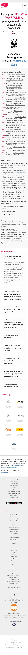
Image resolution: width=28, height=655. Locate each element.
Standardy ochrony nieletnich (13, 575)
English (14, 630)
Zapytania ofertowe (14, 562)
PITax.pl (19, 617)
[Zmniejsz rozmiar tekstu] (26, 1)
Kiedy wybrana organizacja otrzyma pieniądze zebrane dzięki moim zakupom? (13, 361)
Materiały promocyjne (14, 519)
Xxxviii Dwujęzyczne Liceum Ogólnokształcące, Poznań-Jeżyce (14, 80)
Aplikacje (14, 487)
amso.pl (7, 642)
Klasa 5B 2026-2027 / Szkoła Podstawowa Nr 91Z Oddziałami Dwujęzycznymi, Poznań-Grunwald (16, 94)
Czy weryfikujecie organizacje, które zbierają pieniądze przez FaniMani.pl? (12, 348)
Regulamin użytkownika (14, 569)
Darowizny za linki (14, 529)
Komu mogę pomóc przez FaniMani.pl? (11, 336)
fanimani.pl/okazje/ (19, 172)
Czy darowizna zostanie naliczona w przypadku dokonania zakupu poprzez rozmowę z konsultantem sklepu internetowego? (13, 323)
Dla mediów (14, 556)
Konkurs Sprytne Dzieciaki (14, 587)
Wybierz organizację (14, 483)
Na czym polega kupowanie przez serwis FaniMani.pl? (13, 257)
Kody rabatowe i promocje (14, 491)
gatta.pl (20, 642)
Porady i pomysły (14, 495)
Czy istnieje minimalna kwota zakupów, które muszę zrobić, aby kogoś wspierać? (13, 309)
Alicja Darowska (17, 129)
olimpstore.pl (14, 642)
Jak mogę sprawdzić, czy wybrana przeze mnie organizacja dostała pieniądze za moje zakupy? (13, 373)
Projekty (14, 558)
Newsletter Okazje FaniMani (14, 493)
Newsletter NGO (14, 521)
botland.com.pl (7, 645)
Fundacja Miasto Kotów (19, 135)
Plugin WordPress (14, 533)
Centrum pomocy (14, 485)
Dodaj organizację (14, 516)
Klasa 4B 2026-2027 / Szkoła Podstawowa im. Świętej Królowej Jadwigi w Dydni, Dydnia (16, 118)
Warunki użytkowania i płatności (14, 581)
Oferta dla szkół (14, 560)
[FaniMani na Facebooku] (14, 595)
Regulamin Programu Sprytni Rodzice (14, 573)
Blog (14, 523)
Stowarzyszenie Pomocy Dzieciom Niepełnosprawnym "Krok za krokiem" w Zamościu (15, 143)
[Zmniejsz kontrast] (24, 1)
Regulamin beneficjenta (14, 571)
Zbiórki (14, 525)
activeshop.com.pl (10, 647)
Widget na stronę (14, 531)
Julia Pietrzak (18, 114)
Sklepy (14, 489)
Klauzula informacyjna (14, 579)
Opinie (14, 552)
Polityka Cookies (14, 583)
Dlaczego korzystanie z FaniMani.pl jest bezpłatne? (11, 385)
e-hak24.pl (19, 647)
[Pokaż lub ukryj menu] (24, 5)
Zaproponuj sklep (14, 497)
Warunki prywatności (13, 577)
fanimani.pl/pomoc (6, 472)
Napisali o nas (14, 550)
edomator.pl (15, 645)
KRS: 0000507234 (14, 602)
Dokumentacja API (14, 539)
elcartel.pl (22, 645)
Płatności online (14, 527)
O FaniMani (14, 554)
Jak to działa (14, 481)
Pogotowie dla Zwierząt (19, 150)
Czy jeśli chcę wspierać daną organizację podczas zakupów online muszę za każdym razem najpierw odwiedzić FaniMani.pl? (13, 295)
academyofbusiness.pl (14, 650)
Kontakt (14, 565)
